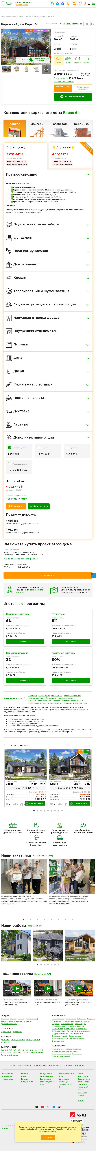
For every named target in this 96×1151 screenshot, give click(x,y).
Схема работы (7, 1076)
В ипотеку (59, 78)
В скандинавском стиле (37, 703)
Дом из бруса (83, 1076)
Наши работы (55, 1065)
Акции (12, 1065)
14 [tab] (69, 920)
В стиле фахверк (58, 1019)
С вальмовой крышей (59, 1036)
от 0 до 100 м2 (44, 695)
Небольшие (67, 703)
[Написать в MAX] (63, 4)
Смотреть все (42, 974)
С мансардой (56, 1021)
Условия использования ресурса (83, 1097)
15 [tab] (72, 920)
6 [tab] (51, 811)
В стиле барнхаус (54, 703)
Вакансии (24, 1079)
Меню (93, 4)
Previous (4, 46)
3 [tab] (41, 811)
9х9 (36, 1050)
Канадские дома (46, 1074)
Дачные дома (51, 698)
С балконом (81, 1019)
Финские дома (64, 1082)
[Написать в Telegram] (57, 4)
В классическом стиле (60, 1038)
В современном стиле (77, 1038)
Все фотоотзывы (43, 856)
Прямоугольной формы (9, 1055)
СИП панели (82, 1084)
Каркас (14, 124)
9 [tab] (62, 811)
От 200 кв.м (5, 1042)
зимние (80, 701)
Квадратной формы (36, 1052)
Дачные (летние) (32, 1019)
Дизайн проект (77, 1054)
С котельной (71, 1031)
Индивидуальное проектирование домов (66, 1049)
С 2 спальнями (57, 1029)
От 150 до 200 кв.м (33, 1040)
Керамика (81, 124)
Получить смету (63, 87)
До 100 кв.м (5, 1040)
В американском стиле (76, 1026)
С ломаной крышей (76, 1034)
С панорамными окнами (37, 701)
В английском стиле (59, 1026)
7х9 (19, 1050)
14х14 (26, 1052)
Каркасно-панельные (36, 698)
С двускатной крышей (60, 1034)
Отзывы (24, 1076)
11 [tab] (58, 920)
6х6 (2, 1050)
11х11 (9, 1052)
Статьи (80, 1074)
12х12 (14, 1052)
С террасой (32, 695)
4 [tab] (44, 811)
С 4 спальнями (81, 1029)
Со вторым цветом (58, 1031)
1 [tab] (34, 811)
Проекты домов (24, 1065)
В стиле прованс (67, 1024)
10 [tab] (55, 920)
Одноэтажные (56, 695)
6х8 (6, 1050)
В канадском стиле (75, 1036)
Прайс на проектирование (61, 1056)
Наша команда (7, 1074)
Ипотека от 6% (76, 3)
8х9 (27, 1050)
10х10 (41, 1050)
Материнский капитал (64, 81)
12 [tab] (62, 920)
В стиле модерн (80, 1024)
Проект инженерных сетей (61, 1054)
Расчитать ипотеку (16, 499)
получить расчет (36, 803)
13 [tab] (65, 920)
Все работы (35, 926)
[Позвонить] (68, 4)
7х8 (14, 1050)
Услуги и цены (40, 1065)
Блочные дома (45, 1079)
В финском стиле (58, 1041)
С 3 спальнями (69, 1029)
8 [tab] (58, 811)
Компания (68, 1065)
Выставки (24, 1074)
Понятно (48, 1137)
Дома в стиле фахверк (72, 695)
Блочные (21, 1019)
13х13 (20, 1052)
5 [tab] (48, 811)
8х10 (31, 1050)
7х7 (10, 1050)
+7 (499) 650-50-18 (23, 2)
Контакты (79, 1065)
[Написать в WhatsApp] (52, 4)
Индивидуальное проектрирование (21, 559)
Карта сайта (82, 1092)
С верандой (77, 703)
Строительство (7, 1079)
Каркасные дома (39, 16)
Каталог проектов (25, 16)
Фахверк (37, 124)
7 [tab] (55, 811)
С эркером (55, 1024)
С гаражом (91, 1019)
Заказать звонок (22, 5)
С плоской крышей (83, 1031)
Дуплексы (27, 1021)
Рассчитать (25, 641)
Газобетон (59, 124)
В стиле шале (71, 1019)
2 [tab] (37, 811)
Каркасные (5, 1019)
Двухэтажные (17, 1032)
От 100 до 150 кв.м (18, 1040)
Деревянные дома (46, 1076)
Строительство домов (8, 16)
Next (47, 46)
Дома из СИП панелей (9, 1024)
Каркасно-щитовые (65, 698)
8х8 (49, 701)
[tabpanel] (26, 778)
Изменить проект (40, 60)
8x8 (85, 703)
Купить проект (18, 506)
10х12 (3, 1052)
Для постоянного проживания (64, 701)
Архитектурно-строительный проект (64, 1051)
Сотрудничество (27, 1082)
